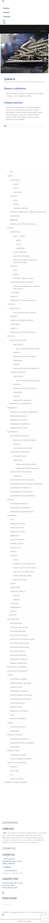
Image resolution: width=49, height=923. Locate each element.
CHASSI (15, 188)
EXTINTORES (14, 771)
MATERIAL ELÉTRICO (17, 544)
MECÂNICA (13, 196)
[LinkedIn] (38, 2)
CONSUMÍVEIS (15, 216)
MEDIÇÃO (10, 500)
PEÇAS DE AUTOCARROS (21, 256)
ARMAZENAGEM (15, 607)
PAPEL (12, 715)
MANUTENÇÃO (15, 180)
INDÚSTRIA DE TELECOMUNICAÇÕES (22, 639)
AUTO (12, 520)
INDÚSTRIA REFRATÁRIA (18, 631)
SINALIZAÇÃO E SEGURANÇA (16, 763)
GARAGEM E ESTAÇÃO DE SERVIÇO (21, 282)
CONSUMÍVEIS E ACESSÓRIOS (23, 448)
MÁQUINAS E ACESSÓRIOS (19, 711)
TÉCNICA (16, 204)
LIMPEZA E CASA (15, 548)
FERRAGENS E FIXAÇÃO (17, 524)
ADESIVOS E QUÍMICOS (17, 591)
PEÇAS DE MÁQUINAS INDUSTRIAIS (28, 349)
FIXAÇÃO (13, 584)
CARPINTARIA (17, 476)
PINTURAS (13, 552)
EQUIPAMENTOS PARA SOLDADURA (22, 480)
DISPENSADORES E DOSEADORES (21, 695)
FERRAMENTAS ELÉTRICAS (19, 420)
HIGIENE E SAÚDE (13, 751)
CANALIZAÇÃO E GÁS (17, 528)
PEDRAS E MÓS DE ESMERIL (22, 576)
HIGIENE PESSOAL (16, 707)
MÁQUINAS (11, 336)
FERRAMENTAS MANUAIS (18, 416)
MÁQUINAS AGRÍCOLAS (18, 372)
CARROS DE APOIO (16, 687)
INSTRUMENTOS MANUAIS (19, 504)
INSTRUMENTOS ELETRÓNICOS (20, 508)
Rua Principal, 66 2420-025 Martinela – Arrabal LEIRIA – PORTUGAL (12, 861)
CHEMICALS (14, 297)
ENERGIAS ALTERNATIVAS (18, 663)
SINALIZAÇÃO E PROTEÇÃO (22, 400)
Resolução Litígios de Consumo (12, 883)
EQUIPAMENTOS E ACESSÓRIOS (20, 699)
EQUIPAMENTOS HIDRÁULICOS (20, 488)
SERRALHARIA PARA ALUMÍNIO (26, 464)
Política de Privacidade (9, 888)
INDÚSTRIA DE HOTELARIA (19, 635)
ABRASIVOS (14, 556)
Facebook (4, 903)
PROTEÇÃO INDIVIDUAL (18, 727)
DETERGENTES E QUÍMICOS (19, 691)
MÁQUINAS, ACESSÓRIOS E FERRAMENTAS (24, 412)
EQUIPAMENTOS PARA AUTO (19, 436)
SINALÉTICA (14, 767)
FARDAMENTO (15, 731)
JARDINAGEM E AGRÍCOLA (18, 659)
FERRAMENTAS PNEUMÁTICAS (20, 424)
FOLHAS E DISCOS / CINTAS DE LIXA (25, 568)
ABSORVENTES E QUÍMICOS (19, 739)
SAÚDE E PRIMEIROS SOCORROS (21, 759)
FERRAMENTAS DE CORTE (18, 428)
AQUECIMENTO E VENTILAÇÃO (17, 671)
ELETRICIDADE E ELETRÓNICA (17, 667)
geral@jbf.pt (7, 867)
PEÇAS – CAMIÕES (19, 236)
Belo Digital (31, 914)
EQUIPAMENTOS (12, 432)
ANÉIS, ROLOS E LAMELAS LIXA (23, 572)
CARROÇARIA (17, 192)
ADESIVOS (16, 596)
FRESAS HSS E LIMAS (20, 580)
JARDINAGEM (14, 536)
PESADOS (10, 228)
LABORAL (10, 723)
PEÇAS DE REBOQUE (20, 252)
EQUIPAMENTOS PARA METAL (20, 452)
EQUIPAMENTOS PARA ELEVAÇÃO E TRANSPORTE (26, 484)
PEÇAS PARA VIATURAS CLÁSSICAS (24, 313)
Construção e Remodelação (19, 627)
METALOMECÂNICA (19, 456)
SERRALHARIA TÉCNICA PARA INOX (27, 468)
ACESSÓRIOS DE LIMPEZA (18, 679)
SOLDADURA (14, 603)
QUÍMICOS (13, 220)
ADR (11, 775)
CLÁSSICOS (11, 304)
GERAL (15, 200)
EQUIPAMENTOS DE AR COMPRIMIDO (22, 496)
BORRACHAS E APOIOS (17, 532)
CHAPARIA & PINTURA (20, 208)
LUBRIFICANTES (15, 587)
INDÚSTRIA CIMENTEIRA (18, 655)
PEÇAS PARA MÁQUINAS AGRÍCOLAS (28, 381)
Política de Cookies (8, 885)
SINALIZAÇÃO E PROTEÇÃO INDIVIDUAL (23, 224)
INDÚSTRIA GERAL (13, 619)
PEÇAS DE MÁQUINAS (17, 540)
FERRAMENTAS (12, 408)
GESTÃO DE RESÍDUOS (17, 703)
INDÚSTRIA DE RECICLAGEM (19, 643)
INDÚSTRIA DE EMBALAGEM (19, 647)
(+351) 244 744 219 (10, 871)
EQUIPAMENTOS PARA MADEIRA (21, 472)
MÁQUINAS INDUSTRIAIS (18, 340)
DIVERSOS (13, 611)
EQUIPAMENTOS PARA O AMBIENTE (22, 743)
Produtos (6, 12)
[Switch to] (24, 22)
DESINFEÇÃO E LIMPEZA (18, 755)
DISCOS (15, 560)
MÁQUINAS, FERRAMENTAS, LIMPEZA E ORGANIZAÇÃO (28, 212)
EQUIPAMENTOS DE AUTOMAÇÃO (21, 492)
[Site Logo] (14, 3)
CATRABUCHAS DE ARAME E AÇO (24, 564)
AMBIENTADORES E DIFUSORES (20, 683)
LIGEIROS (10, 176)
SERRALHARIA (17, 460)
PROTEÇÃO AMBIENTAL (15, 735)
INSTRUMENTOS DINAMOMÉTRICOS (22, 512)
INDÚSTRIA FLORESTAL (17, 651)
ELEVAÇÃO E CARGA (17, 779)
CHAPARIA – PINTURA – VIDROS (23, 278)
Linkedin (9, 903)
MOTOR (15, 184)
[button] (30, 2)
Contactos (6, 16)
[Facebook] (33, 2)
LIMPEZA (10, 675)
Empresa (6, 8)
